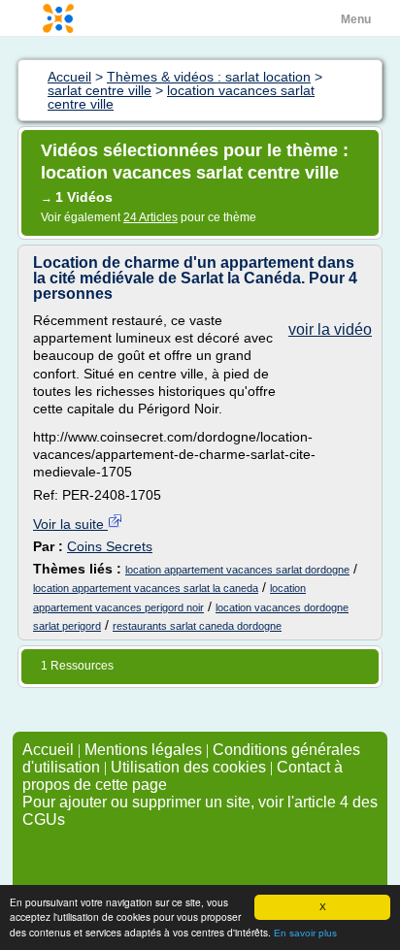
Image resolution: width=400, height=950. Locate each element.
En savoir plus (305, 933)
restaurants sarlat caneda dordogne (197, 626)
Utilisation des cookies (188, 767)
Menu (356, 19)
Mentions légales (143, 749)
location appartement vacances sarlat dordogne (237, 569)
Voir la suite (70, 524)
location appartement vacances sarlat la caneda (145, 588)
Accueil (48, 749)
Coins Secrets (109, 546)
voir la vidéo (330, 329)
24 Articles (150, 217)
